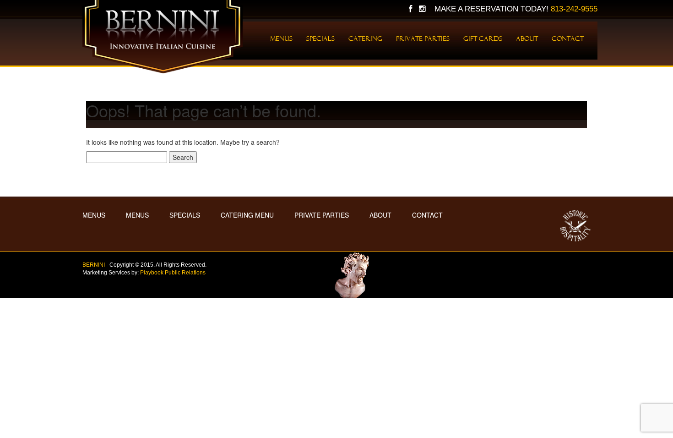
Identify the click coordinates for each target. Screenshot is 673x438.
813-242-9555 (574, 9)
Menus (281, 38)
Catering (365, 38)
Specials (320, 38)
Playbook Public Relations (173, 272)
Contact (568, 38)
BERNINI (93, 265)
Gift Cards (482, 38)
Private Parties (423, 38)
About (527, 38)
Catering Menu (247, 214)
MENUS (93, 214)
